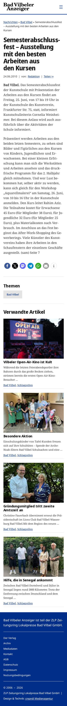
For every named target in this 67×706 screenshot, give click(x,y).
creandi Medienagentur (39, 698)
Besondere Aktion (17, 436)
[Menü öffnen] (61, 7)
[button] (7, 266)
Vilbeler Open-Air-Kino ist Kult (27, 362)
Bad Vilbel (26, 22)
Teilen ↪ (49, 76)
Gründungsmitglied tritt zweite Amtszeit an (28, 508)
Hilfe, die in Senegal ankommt (28, 580)
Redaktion (34, 76)
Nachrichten (10, 22)
